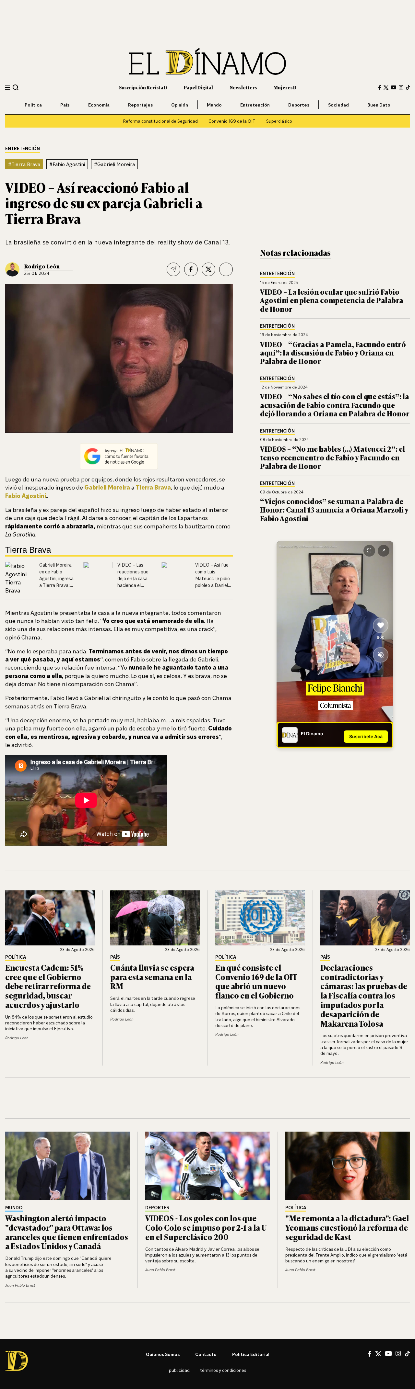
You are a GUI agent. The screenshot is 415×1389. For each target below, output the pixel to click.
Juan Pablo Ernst (20, 1285)
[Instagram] (401, 87)
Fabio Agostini (25, 495)
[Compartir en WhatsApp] (226, 269)
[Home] (207, 61)
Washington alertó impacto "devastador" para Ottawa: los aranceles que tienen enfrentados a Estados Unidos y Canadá (66, 1231)
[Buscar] (16, 87)
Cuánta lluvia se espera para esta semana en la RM (152, 977)
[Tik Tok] (407, 1354)
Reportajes (140, 104)
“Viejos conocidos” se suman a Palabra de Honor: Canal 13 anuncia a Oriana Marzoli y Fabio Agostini (334, 510)
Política (33, 104)
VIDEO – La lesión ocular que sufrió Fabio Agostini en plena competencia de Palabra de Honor (331, 300)
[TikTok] (408, 87)
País (64, 104)
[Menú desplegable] (7, 87)
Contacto (206, 1354)
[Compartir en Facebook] (191, 269)
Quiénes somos (163, 1354)
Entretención (255, 104)
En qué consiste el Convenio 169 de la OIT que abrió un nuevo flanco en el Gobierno (256, 981)
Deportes (298, 104)
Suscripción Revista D (143, 87)
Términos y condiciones (223, 1370)
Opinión (179, 104)
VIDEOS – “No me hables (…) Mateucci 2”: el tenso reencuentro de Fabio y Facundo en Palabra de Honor (332, 457)
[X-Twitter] (386, 87)
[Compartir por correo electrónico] (173, 269)
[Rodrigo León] (12, 269)
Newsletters (243, 87)
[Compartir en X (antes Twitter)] (208, 269)
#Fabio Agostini (67, 164)
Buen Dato (378, 104)
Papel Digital (198, 87)
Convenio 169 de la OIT (231, 121)
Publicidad (179, 1370)
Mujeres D (285, 87)
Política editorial (250, 1354)
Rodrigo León (42, 266)
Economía (99, 104)
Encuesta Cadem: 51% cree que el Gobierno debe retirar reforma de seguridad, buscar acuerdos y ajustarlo (48, 986)
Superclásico (279, 121)
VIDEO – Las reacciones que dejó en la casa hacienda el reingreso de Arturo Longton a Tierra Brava (135, 585)
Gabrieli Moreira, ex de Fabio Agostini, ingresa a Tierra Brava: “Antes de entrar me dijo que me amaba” (56, 585)
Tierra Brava (153, 487)
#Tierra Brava (24, 164)
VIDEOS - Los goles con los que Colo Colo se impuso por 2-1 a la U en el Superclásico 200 (206, 1227)
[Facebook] (379, 87)
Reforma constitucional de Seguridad (160, 121)
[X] (378, 1353)
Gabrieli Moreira (107, 487)
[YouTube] (393, 87)
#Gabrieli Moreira (114, 164)
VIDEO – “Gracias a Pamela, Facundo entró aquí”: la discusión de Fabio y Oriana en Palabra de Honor (333, 353)
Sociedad (338, 104)
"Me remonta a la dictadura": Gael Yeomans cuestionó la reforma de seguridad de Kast (347, 1227)
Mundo (214, 104)
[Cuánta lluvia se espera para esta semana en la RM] (155, 917)
